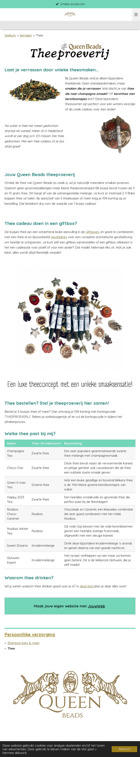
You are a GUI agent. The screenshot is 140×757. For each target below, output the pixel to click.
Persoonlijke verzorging (30, 634)
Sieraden (26, 35)
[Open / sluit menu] (136, 14)
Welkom (10, 35)
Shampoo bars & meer (24, 643)
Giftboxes (92, 232)
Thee (39, 35)
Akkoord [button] (124, 749)
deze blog (87, 586)
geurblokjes (59, 237)
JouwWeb (96, 606)
